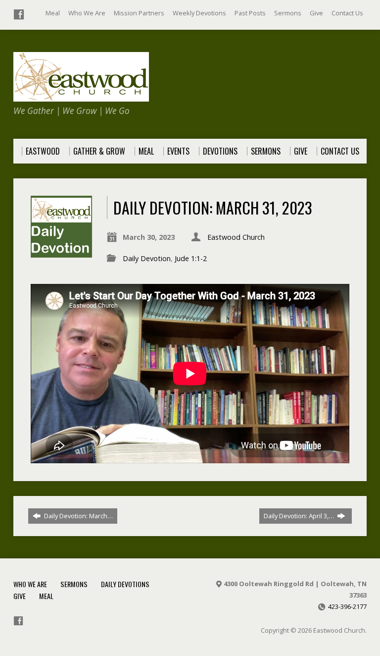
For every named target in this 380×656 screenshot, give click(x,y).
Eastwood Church (236, 237)
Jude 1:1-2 (191, 258)
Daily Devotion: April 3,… (299, 515)
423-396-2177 (347, 606)
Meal (53, 12)
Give (316, 12)
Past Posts (250, 12)
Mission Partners (139, 12)
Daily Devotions (125, 584)
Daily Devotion (147, 258)
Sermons (287, 12)
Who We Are (86, 12)
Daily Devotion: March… (78, 515)
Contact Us (347, 12)
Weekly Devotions (199, 12)
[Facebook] (19, 14)
